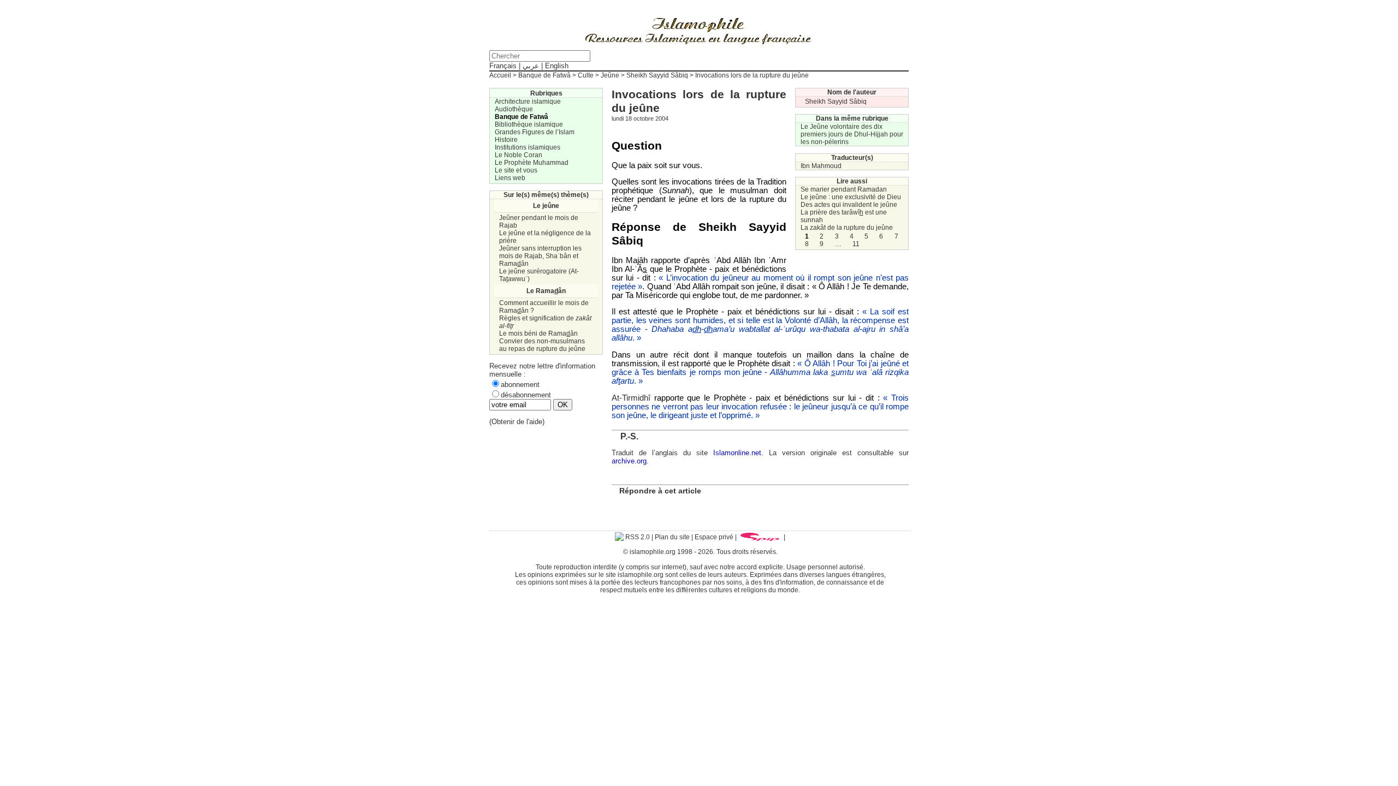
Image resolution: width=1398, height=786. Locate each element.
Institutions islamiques (527, 147)
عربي (531, 66)
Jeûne (610, 75)
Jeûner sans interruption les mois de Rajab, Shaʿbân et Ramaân (540, 256)
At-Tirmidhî (631, 398)
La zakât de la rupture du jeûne (847, 227)
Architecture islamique (528, 101)
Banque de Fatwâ (544, 75)
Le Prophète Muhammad (531, 162)
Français (503, 66)
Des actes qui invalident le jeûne (849, 205)
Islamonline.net (737, 453)
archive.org (629, 461)
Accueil (500, 75)
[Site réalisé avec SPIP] (760, 537)
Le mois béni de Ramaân (538, 333)
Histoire (506, 140)
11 (856, 244)
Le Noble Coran (518, 155)
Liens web (510, 178)
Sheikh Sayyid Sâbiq (657, 75)
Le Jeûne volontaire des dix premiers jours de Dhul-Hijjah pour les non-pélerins (852, 134)
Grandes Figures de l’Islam (534, 132)
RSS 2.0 (637, 537)
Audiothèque (514, 109)
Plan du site (672, 537)
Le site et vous (516, 170)
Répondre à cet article (660, 490)
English (556, 66)
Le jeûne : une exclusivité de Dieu (851, 197)
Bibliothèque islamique (529, 124)
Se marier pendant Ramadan (844, 189)
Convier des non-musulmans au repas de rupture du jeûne (542, 345)
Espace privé (714, 537)
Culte (586, 75)
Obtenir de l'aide (516, 422)
